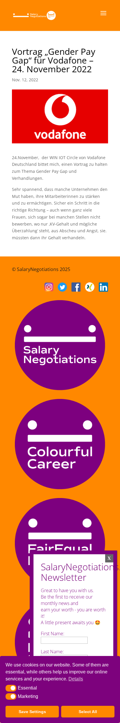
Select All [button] (88, 711)
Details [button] (75, 678)
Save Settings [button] (32, 711)
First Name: (52, 633)
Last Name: (52, 651)
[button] (11, 688)
